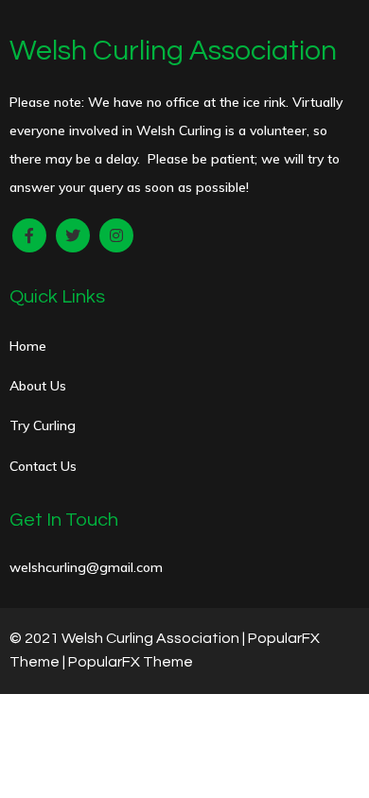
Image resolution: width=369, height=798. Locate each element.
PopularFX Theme (130, 661)
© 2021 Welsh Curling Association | (128, 638)
